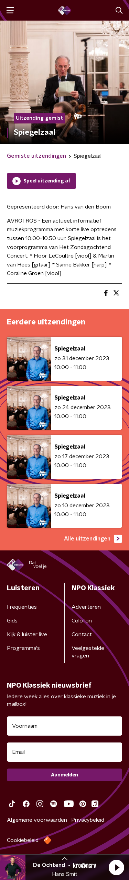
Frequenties (22, 607)
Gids (12, 620)
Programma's (23, 648)
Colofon (82, 620)
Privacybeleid (87, 820)
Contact (82, 634)
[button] (116, 867)
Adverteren (86, 607)
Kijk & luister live (27, 634)
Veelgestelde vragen (88, 651)
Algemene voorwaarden (37, 820)
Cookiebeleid (23, 840)
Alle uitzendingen (87, 539)
